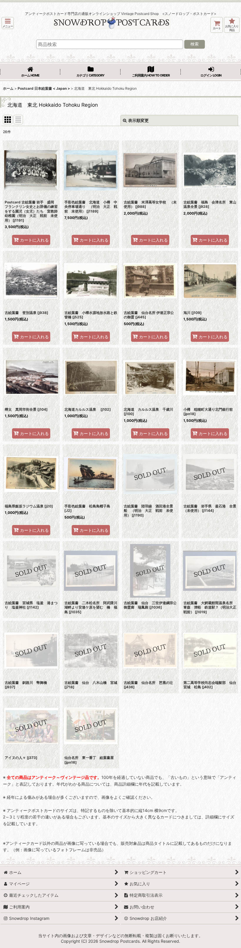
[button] (7, 23)
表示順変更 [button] (138, 120)
